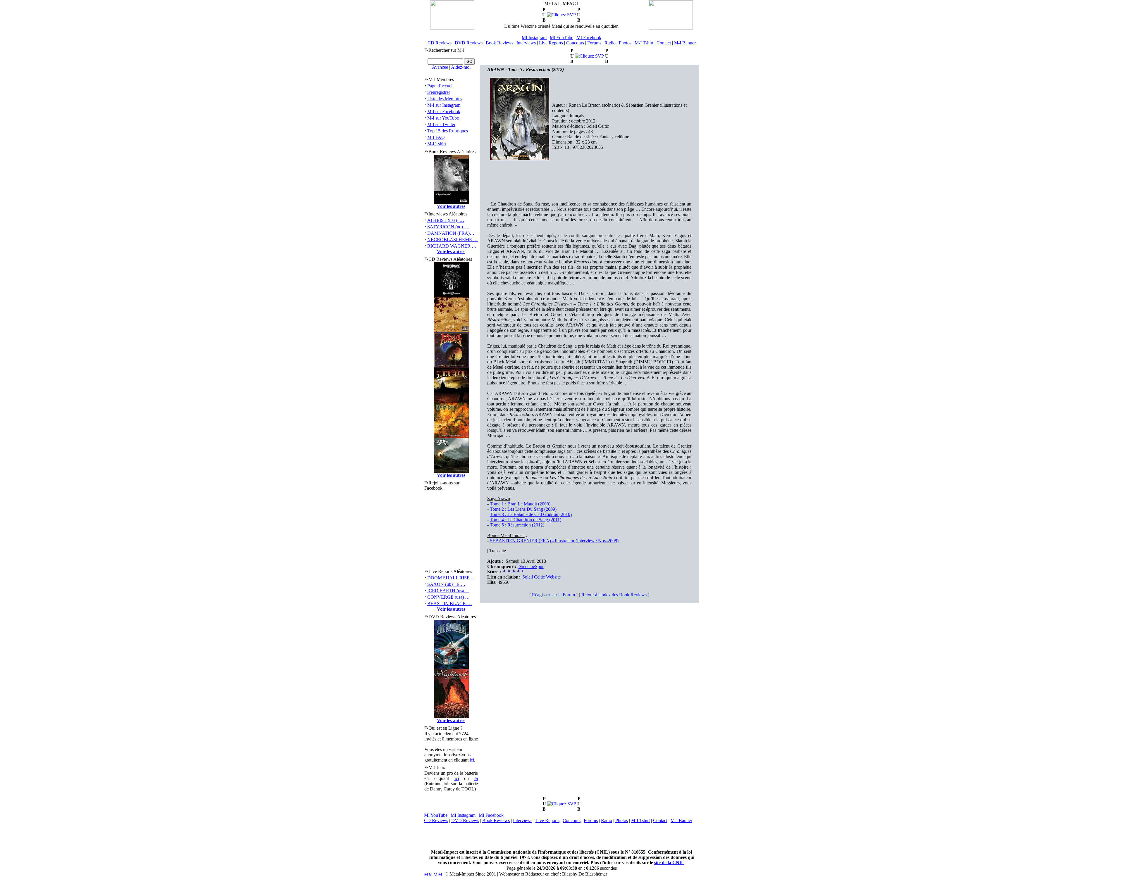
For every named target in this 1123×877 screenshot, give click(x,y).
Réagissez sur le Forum (553, 594)
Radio (610, 42)
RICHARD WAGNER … (451, 246)
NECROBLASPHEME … (452, 239)
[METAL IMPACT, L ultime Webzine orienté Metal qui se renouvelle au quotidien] (452, 27)
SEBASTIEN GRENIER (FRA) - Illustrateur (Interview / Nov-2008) (554, 540)
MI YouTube (561, 37)
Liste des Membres (444, 98)
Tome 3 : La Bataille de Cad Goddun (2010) (531, 514)
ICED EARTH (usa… (448, 590)
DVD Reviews (469, 42)
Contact (664, 42)
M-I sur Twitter (441, 124)
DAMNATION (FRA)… (450, 233)
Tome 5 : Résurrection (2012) (517, 524)
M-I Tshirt (644, 42)
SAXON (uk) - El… (446, 584)
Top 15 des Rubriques (447, 130)
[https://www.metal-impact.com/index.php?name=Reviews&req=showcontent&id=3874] (589, 55)
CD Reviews (440, 42)
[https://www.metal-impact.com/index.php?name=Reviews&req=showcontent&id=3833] (561, 14)
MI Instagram (534, 37)
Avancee (440, 67)
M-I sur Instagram (443, 105)
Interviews (526, 42)
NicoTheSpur (531, 566)
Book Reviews (499, 42)
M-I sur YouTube (443, 117)
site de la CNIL (669, 862)
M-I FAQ (436, 137)
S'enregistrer (438, 92)
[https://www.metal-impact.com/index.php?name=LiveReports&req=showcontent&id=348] (561, 803)
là (476, 778)
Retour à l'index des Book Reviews (614, 594)
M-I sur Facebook (443, 111)
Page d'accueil (440, 85)
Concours (575, 42)
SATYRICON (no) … (448, 226)
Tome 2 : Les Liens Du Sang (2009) (523, 509)
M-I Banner (685, 42)
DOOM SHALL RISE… (450, 577)
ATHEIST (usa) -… (445, 220)
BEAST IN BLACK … (449, 603)
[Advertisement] (561, 836)
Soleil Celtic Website (541, 576)
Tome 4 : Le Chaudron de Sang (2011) (525, 519)
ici (472, 759)
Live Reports (551, 42)
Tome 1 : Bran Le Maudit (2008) (520, 503)
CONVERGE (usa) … (448, 597)
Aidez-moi (461, 67)
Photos (625, 42)
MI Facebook (588, 37)
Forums (594, 42)
